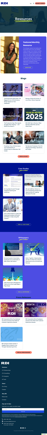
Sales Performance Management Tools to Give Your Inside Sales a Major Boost (12, 284)
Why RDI (4, 393)
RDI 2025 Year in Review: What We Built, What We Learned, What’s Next (33, 124)
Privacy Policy (30, 430)
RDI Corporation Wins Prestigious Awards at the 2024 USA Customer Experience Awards (34, 320)
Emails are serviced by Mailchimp (21, 416)
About (3, 383)
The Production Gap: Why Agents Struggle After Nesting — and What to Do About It (12, 124)
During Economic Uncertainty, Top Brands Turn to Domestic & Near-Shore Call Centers (12, 259)
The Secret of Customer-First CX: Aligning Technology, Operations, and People (34, 147)
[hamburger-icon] (30, 3)
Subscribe (23, 411)
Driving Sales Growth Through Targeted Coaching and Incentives (11, 190)
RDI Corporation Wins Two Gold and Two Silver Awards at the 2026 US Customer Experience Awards (11, 320)
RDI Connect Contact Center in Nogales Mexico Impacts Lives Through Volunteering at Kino (10, 345)
